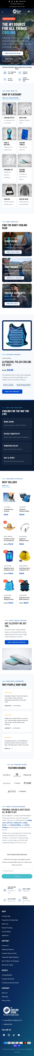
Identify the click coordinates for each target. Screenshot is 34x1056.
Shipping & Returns (8, 949)
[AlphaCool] (6, 775)
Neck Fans (5, 924)
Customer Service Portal (9, 953)
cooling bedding (15, 825)
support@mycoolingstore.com (17, 4)
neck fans (9, 823)
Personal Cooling (7, 928)
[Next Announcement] (32, 6)
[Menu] (2, 12)
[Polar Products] (27, 783)
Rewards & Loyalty (7, 965)
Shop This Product (12, 391)
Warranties (5, 997)
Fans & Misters (6, 932)
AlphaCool (5, 935)
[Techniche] (22, 791)
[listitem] (17, 6)
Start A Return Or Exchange (10, 961)
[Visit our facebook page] (9, 1)
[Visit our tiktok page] (14, 1)
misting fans (18, 823)
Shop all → (6, 486)
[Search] (31, 12)
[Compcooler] (17, 775)
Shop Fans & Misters (13, 59)
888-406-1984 (22, 1)
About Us (4, 993)
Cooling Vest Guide (8, 979)
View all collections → (11, 98)
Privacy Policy (6, 1000)
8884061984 (8, 1024)
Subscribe (17, 876)
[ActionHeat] (12, 791)
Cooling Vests (6, 916)
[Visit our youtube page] (17, 1)
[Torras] (17, 783)
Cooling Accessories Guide (10, 983)
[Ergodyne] (27, 775)
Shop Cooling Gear (12, 53)
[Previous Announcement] (2, 6)
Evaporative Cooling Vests (10, 920)
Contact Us (5, 945)
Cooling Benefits (7, 975)
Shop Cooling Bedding (17, 642)
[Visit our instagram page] (12, 1)
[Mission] (6, 783)
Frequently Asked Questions (10, 957)
